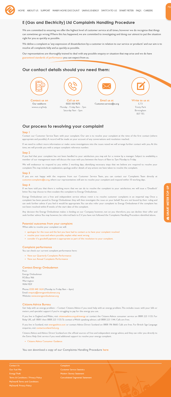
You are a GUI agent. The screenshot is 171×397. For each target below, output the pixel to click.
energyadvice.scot (57, 324)
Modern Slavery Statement (72, 373)
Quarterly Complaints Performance (54, 255)
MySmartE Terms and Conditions (24, 381)
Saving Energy (90, 10)
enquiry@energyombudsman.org (44, 292)
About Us (32, 10)
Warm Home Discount (65, 10)
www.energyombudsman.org (45, 295)
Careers (148, 10)
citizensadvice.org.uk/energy (72, 316)
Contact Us (14, 365)
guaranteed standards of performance (42, 57)
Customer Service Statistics (72, 369)
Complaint (65, 365)
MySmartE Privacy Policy (20, 385)
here (106, 349)
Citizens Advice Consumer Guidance (44, 341)
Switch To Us (109, 10)
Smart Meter (126, 10)
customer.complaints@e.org (35, 179)
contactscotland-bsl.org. (47, 328)
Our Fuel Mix (15, 369)
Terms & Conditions (18, 377)
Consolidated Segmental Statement (76, 377)
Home (21, 10)
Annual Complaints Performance (52, 259)
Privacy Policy (35, 377)
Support (45, 10)
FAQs (138, 10)
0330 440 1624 (36, 289)
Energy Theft (15, 373)
